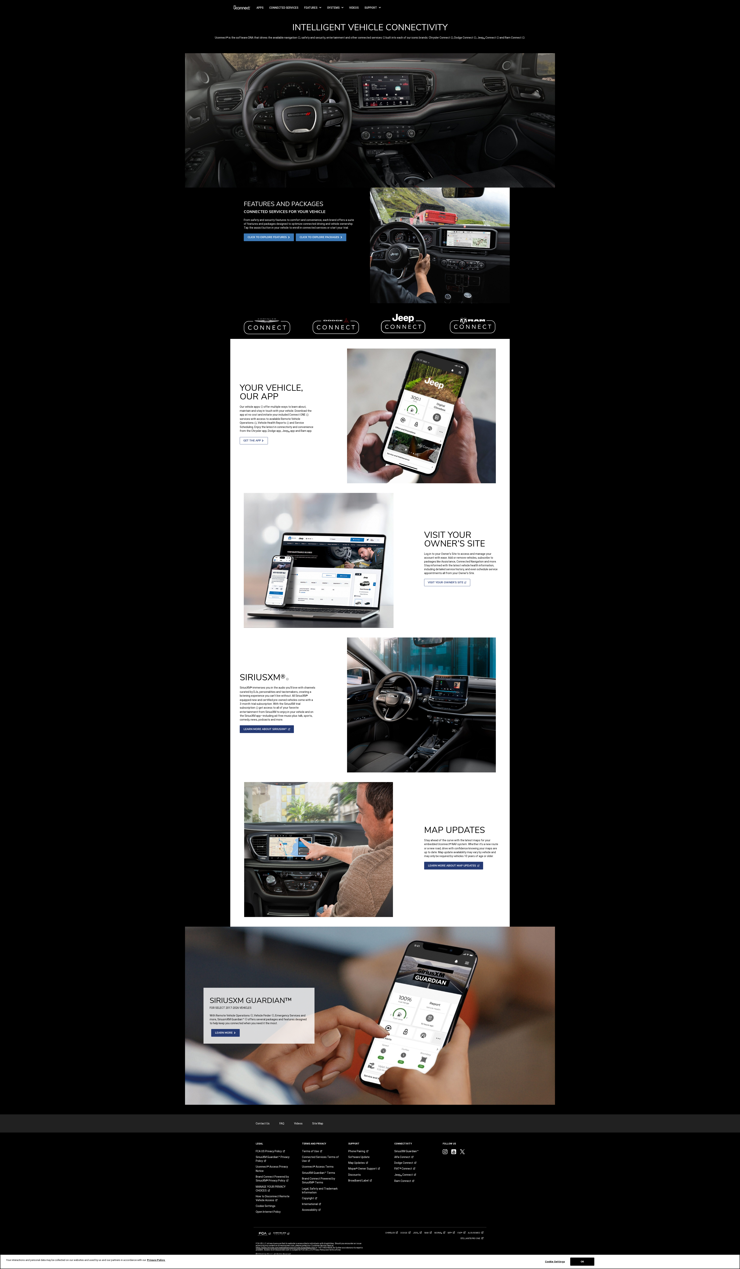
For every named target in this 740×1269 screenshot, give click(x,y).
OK (582, 1261)
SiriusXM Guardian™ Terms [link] (318, 1172)
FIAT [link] (403, 1168)
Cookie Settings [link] (265, 1206)
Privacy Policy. (156, 1260)
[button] (312, 7)
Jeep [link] (403, 1175)
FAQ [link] (281, 1123)
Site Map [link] (317, 1123)
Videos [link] (298, 1123)
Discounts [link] (354, 1174)
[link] (242, 7)
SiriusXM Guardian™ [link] (406, 1151)
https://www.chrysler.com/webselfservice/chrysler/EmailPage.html (286, 1248)
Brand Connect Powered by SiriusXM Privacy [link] (272, 1178)
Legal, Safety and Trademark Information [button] (320, 1190)
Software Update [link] (359, 1157)
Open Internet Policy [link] (268, 1211)
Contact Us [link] (263, 1123)
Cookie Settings (555, 1261)
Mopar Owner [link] (362, 1168)
